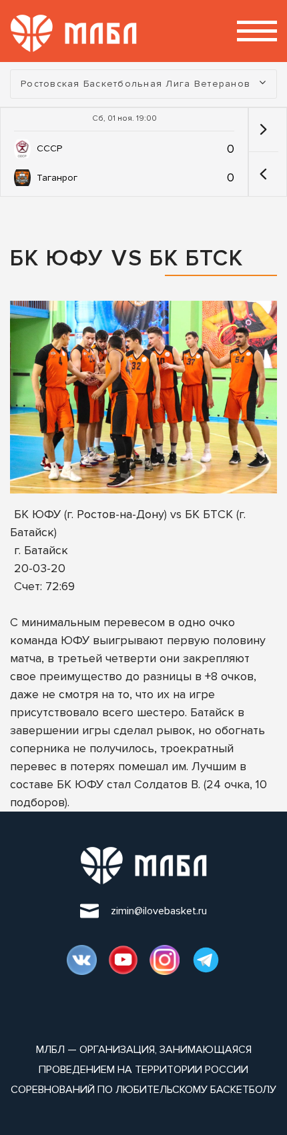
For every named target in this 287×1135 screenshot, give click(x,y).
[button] (263, 174)
